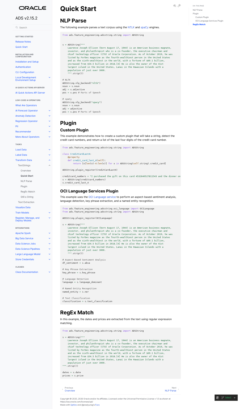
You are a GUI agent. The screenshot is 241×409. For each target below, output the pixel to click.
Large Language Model (27, 254)
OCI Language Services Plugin (209, 21)
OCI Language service (102, 197)
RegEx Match (28, 191)
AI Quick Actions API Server (30, 92)
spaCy (145, 27)
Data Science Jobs (25, 243)
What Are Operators (26, 105)
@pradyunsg (87, 405)
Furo (97, 405)
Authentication (23, 66)
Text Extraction (26, 202)
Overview (26, 170)
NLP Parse (26, 181)
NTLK (131, 27)
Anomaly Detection (25, 115)
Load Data (21, 149)
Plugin (24, 186)
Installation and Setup (27, 61)
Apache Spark (23, 233)
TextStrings (24, 165)
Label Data (21, 154)
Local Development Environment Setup (25, 78)
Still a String (27, 196)
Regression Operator (26, 121)
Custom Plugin (202, 17)
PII (16, 126)
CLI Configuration (24, 72)
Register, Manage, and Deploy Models (27, 219)
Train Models (22, 212)
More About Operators (27, 136)
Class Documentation (26, 272)
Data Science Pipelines (27, 248)
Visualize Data (22, 207)
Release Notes (23, 41)
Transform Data (23, 160)
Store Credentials (24, 259)
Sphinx (73, 405)
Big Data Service (24, 238)
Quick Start (21, 46)
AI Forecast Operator (26, 110)
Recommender (23, 131)
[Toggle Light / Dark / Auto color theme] (179, 6)
